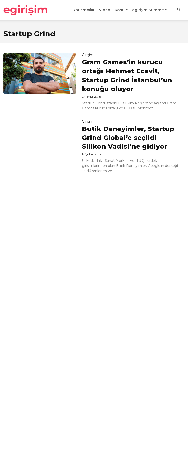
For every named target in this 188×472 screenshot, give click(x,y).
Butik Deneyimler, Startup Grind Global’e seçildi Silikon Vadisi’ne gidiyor (128, 138)
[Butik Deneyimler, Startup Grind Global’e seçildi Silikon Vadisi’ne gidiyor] (39, 140)
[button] (179, 10)
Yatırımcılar (83, 9)
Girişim (88, 55)
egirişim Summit (148, 9)
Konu (120, 9)
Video (104, 9)
